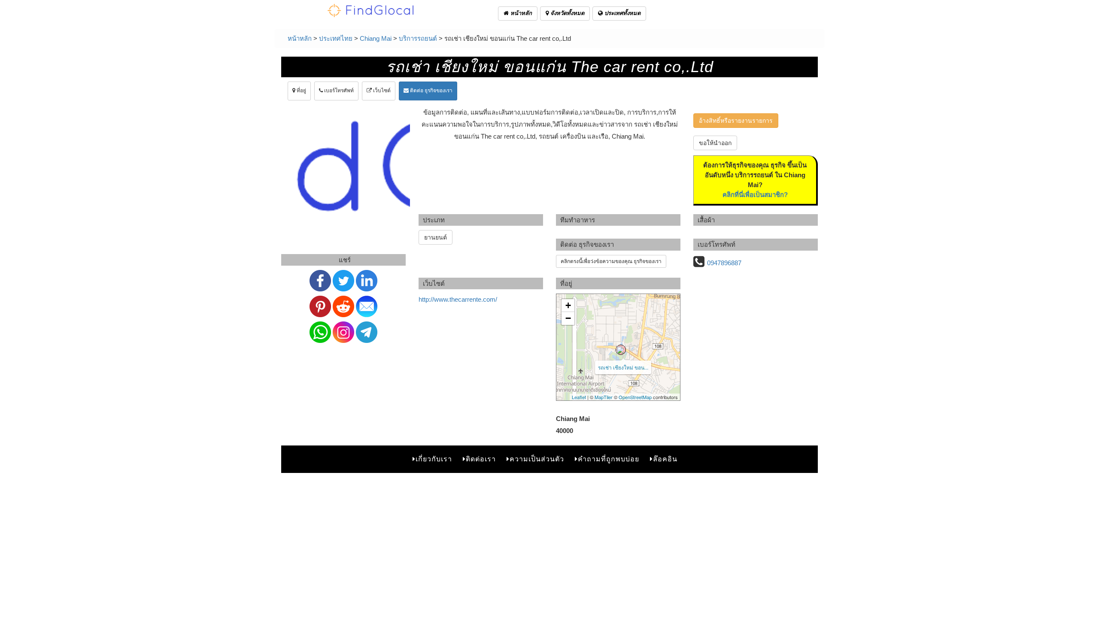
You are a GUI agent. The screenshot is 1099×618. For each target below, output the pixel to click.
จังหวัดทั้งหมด (566, 13)
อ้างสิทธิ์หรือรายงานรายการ (736, 120)
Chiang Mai (376, 38)
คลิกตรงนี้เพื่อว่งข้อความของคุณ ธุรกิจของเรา (611, 261)
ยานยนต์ (435, 237)
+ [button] (568, 305)
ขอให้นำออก (715, 142)
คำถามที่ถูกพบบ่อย (608, 459)
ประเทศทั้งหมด (622, 13)
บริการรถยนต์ (418, 38)
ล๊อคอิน (665, 459)
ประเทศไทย (335, 38)
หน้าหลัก (520, 13)
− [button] (568, 318)
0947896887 (724, 263)
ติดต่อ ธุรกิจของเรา (430, 91)
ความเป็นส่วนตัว (537, 459)
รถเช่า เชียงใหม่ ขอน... (623, 367)
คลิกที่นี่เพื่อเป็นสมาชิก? (755, 194)
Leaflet (579, 397)
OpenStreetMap (635, 397)
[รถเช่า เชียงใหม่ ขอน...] (621, 350)
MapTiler (604, 397)
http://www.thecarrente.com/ (458, 299)
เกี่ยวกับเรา (434, 459)
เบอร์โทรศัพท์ (338, 91)
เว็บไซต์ (381, 91)
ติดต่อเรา (481, 459)
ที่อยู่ (300, 91)
